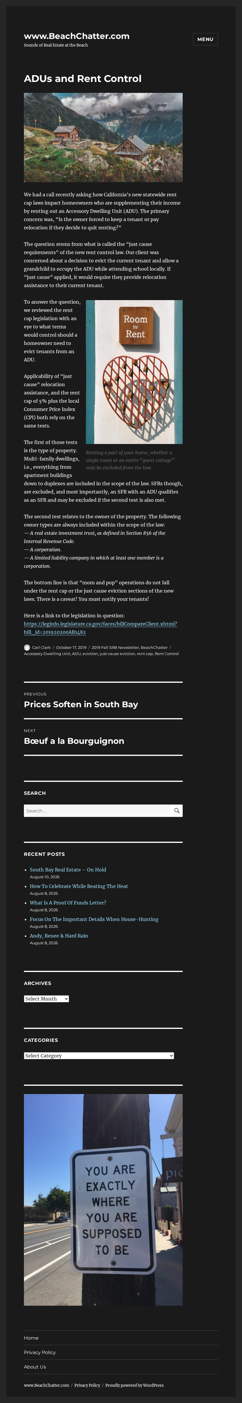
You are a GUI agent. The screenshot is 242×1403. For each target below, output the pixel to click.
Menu (205, 39)
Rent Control (167, 653)
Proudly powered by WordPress (134, 1385)
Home (31, 1338)
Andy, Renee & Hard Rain (59, 936)
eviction (90, 653)
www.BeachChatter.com (77, 36)
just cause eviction (117, 653)
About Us (35, 1367)
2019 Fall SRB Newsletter (115, 647)
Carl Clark (41, 647)
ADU (76, 653)
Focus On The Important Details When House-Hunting (94, 919)
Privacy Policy (40, 1352)
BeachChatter (154, 647)
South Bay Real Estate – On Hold (68, 870)
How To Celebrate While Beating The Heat (79, 886)
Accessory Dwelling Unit (47, 653)
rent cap (145, 653)
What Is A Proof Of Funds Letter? (68, 903)
